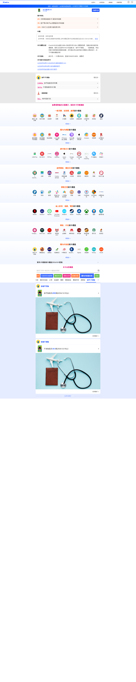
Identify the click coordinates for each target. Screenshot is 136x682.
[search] (132, 2)
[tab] (43, 280)
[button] (68, 19)
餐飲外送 (58, 276)
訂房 (50, 280)
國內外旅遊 (43, 280)
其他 (97, 276)
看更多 (96, 77)
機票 (61, 280)
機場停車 (76, 280)
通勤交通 (66, 276)
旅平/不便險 (91, 280)
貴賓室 (83, 280)
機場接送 (68, 280)
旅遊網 (56, 280)
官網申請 (96, 10)
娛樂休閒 (75, 276)
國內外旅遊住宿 (86, 276)
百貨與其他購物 (46, 276)
